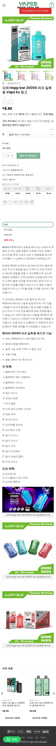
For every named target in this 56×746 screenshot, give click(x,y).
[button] (4, 5)
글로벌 (30, 737)
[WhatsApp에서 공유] (5, 202)
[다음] (49, 42)
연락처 (43, 737)
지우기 (51, 129)
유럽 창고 (29, 175)
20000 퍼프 (19, 175)
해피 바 (10, 175)
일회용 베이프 (13, 83)
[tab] (28, 240)
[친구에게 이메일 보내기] (21, 202)
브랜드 (22, 737)
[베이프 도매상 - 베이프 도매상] (28, 5)
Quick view (12, 718)
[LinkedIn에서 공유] (31, 202)
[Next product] (5, 102)
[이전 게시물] (7, 42)
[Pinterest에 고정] (26, 202)
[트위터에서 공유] (15, 202)
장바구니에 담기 (28, 155)
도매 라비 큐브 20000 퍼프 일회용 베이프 (41, 704)
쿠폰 (37, 737)
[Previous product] (10, 102)
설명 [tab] (6, 224)
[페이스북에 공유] (10, 202)
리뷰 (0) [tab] (8, 235)
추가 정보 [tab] (8, 229)
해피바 (5, 247)
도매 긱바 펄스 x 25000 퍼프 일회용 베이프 (13, 704)
